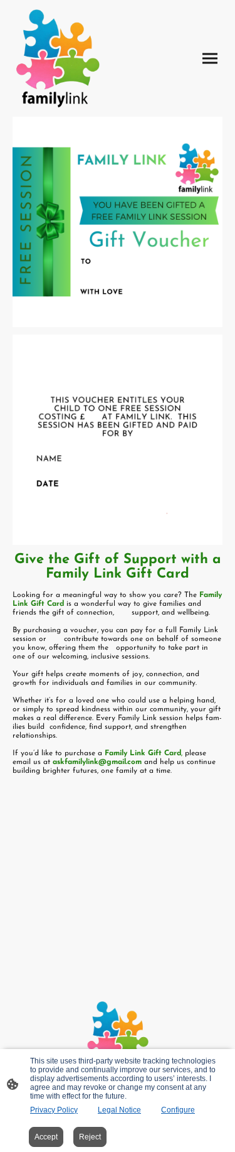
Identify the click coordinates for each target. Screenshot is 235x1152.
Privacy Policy (54, 1110)
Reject (90, 1137)
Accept (46, 1137)
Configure (178, 1110)
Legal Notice (119, 1110)
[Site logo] (57, 58)
